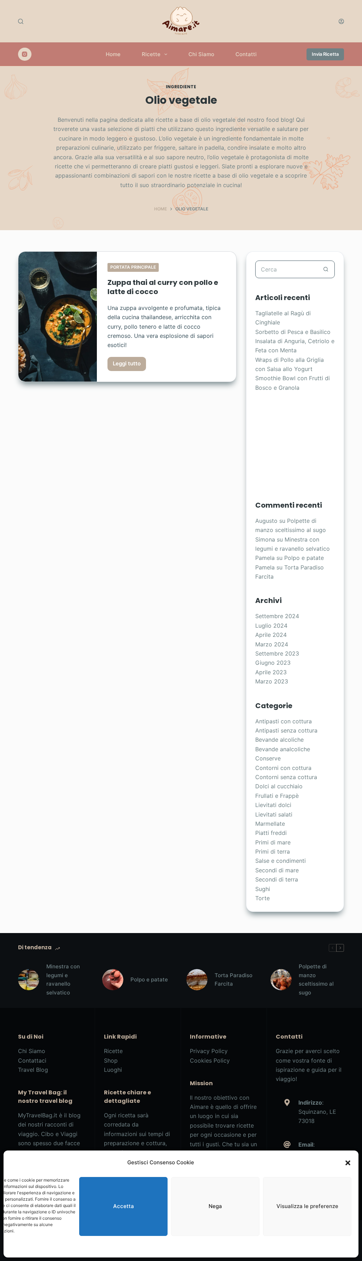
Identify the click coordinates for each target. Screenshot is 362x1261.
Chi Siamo (201, 54)
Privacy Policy (209, 1050)
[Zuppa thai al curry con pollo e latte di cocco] (57, 317)
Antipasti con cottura (283, 721)
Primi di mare (273, 842)
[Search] (20, 21)
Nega (215, 1206)
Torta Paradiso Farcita (233, 979)
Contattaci (32, 1060)
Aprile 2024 (271, 634)
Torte (262, 898)
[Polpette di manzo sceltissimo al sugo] (281, 979)
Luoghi (113, 1069)
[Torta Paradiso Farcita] (197, 979)
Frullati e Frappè (277, 795)
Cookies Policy (210, 1060)
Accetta (123, 1206)
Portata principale (133, 267)
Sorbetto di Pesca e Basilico (293, 331)
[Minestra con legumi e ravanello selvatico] (28, 979)
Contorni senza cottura (286, 777)
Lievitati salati (273, 814)
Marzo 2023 (271, 681)
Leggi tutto (128, 365)
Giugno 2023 (273, 662)
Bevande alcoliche (279, 739)
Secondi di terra (276, 879)
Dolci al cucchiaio (279, 786)
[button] (347, 1162)
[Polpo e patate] (112, 979)
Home (113, 54)
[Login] (341, 21)
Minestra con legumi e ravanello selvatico (63, 979)
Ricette (151, 54)
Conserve (268, 758)
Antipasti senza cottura (286, 730)
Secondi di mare (277, 870)
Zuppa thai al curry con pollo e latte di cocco (162, 287)
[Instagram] (24, 54)
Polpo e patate (304, 557)
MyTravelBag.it (37, 1115)
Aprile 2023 (271, 672)
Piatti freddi (271, 832)
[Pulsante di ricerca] (325, 269)
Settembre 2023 (277, 653)
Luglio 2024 (271, 625)
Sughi (262, 888)
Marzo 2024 (271, 644)
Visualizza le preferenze (307, 1206)
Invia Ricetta (325, 54)
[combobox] (286, 269)
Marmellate (270, 823)
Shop (111, 1060)
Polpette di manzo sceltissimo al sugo (316, 979)
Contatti (246, 54)
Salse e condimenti (280, 860)
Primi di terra (272, 851)
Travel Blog (33, 1069)
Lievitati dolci (273, 804)
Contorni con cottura (283, 767)
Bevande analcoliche (282, 749)
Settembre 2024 (277, 616)
